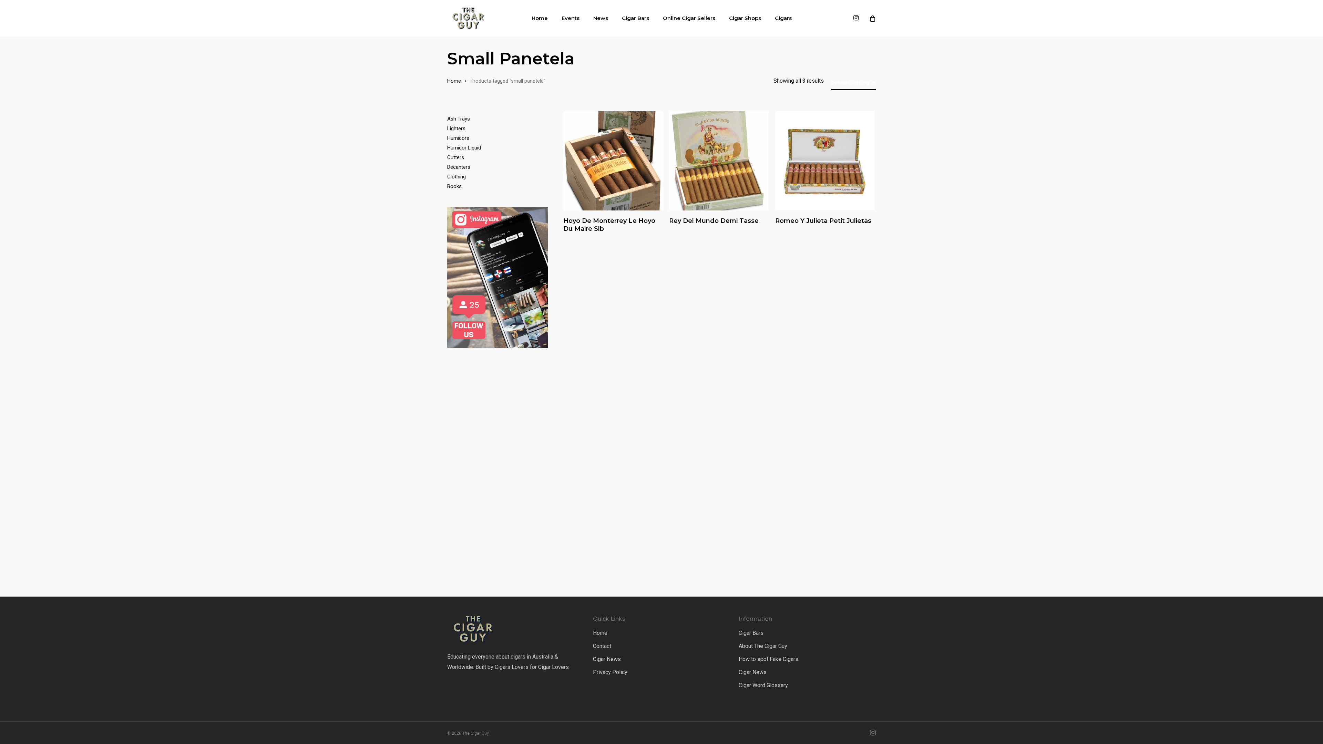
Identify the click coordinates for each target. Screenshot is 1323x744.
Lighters (456, 128)
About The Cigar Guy (763, 646)
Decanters (458, 167)
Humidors (458, 138)
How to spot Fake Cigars (768, 659)
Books (454, 186)
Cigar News (607, 659)
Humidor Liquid (464, 148)
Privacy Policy (610, 672)
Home (454, 81)
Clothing (456, 177)
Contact (602, 646)
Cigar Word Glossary (763, 685)
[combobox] (853, 83)
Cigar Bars (751, 633)
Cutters (455, 157)
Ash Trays (458, 119)
